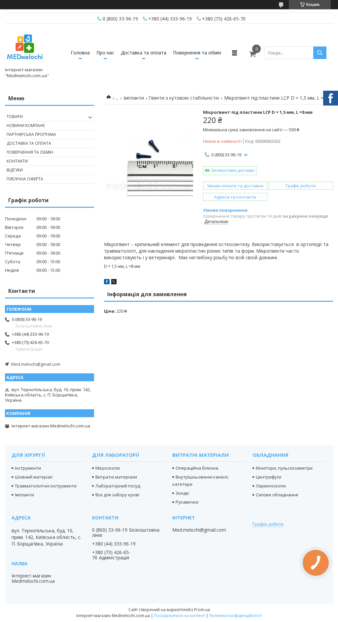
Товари (15, 116)
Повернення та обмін (197, 52)
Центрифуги (268, 477)
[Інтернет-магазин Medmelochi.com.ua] (25, 47)
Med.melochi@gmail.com (35, 364)
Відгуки (15, 170)
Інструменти (28, 468)
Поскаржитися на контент (179, 615)
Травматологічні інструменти (46, 486)
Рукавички (187, 502)
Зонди (182, 493)
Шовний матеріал (33, 477)
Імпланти (133, 98)
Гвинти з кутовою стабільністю (184, 98)
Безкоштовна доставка (233, 170)
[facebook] (107, 283)
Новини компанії (26, 125)
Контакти (17, 161)
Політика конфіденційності (235, 615)
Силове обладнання (277, 495)
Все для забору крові (117, 495)
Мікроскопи (107, 468)
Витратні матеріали (116, 477)
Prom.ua (202, 609)
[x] (114, 283)
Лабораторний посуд (117, 486)
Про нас (105, 52)
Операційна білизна (197, 468)
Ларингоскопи (271, 486)
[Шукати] (319, 53)
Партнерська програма (31, 134)
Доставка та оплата (143, 52)
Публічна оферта (25, 179)
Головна (80, 52)
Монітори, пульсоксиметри (284, 468)
